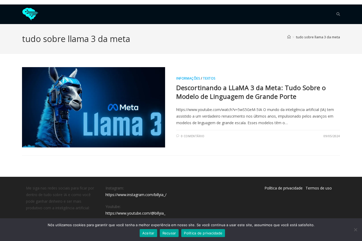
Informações (188, 78)
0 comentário (193, 136)
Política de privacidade (283, 188)
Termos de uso (319, 188)
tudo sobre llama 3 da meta (318, 37)
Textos (209, 78)
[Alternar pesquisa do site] (338, 14)
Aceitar (148, 233)
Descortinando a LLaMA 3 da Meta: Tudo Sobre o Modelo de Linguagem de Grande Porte (251, 92)
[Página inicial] (289, 37)
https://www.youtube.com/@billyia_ (135, 213)
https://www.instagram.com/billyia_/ (135, 194)
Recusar (169, 233)
